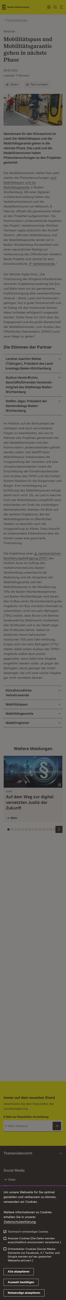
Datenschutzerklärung (20, 1222)
